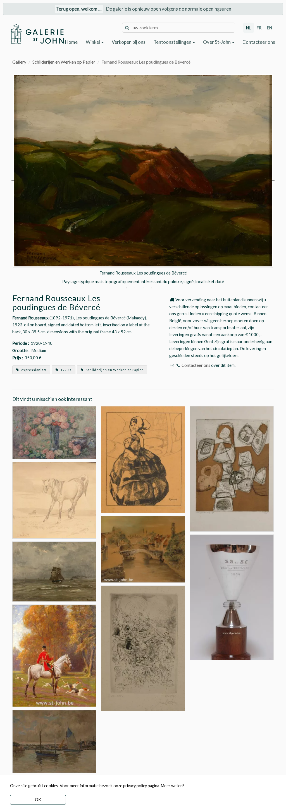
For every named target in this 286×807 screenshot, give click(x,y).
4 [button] (151, 288)
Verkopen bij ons (129, 42)
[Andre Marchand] (54, 655)
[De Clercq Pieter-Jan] (54, 740)
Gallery (19, 61)
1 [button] (126, 288)
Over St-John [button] (217, 42)
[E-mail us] (172, 365)
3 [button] (143, 288)
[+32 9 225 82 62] (178, 365)
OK (38, 799)
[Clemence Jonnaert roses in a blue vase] (54, 432)
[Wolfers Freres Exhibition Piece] (231, 602)
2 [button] (135, 288)
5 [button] (160, 288)
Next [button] (273, 179)
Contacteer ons (258, 42)
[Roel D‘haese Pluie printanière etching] (143, 647)
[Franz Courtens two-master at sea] (54, 571)
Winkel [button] (93, 42)
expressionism (33, 370)
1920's (66, 370)
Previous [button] (13, 179)
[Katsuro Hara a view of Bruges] (143, 548)
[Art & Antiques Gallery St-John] (37, 34)
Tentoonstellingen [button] (173, 42)
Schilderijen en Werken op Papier (63, 61)
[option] (143, 179)
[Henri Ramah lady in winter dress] (143, 459)
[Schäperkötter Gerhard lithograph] (231, 468)
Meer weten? (172, 785)
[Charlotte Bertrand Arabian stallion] (54, 499)
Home (71, 42)
